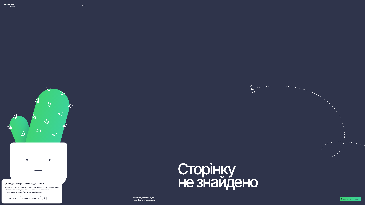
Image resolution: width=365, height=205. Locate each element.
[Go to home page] (10, 5)
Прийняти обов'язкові (30, 198)
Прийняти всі (12, 198)
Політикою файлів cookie (32, 192)
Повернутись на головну (350, 199)
